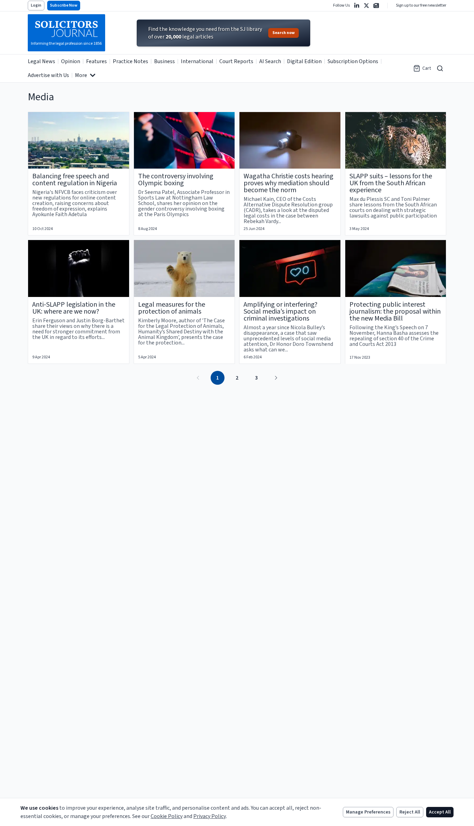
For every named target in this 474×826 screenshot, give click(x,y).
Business (164, 61)
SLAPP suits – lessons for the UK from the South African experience (390, 183)
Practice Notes (130, 61)
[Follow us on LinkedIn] (356, 5)
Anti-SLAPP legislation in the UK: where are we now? (73, 308)
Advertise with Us (48, 75)
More (81, 75)
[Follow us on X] (366, 5)
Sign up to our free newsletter (421, 5)
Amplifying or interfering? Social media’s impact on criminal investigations (281, 311)
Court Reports (236, 61)
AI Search (270, 61)
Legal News (41, 61)
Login (36, 5)
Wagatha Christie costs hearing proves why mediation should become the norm (288, 183)
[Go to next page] (276, 378)
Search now (283, 33)
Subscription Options (353, 61)
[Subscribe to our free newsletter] (376, 5)
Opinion (70, 61)
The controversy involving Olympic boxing (175, 179)
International (197, 61)
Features (96, 61)
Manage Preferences (368, 812)
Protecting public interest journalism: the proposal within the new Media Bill (395, 311)
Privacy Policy (209, 816)
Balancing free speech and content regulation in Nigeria (74, 179)
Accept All (440, 812)
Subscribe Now (63, 5)
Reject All (409, 812)
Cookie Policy (167, 816)
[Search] (440, 68)
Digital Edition (304, 61)
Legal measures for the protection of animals (171, 308)
